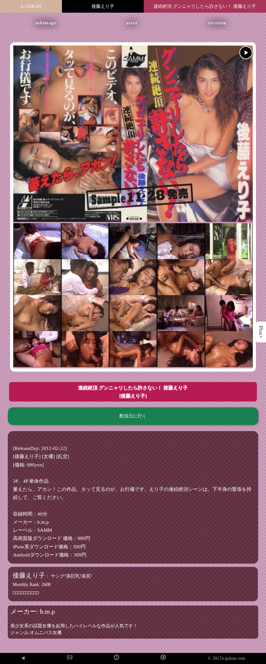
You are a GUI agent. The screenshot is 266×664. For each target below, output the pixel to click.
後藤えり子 (102, 6)
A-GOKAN (31, 6)
